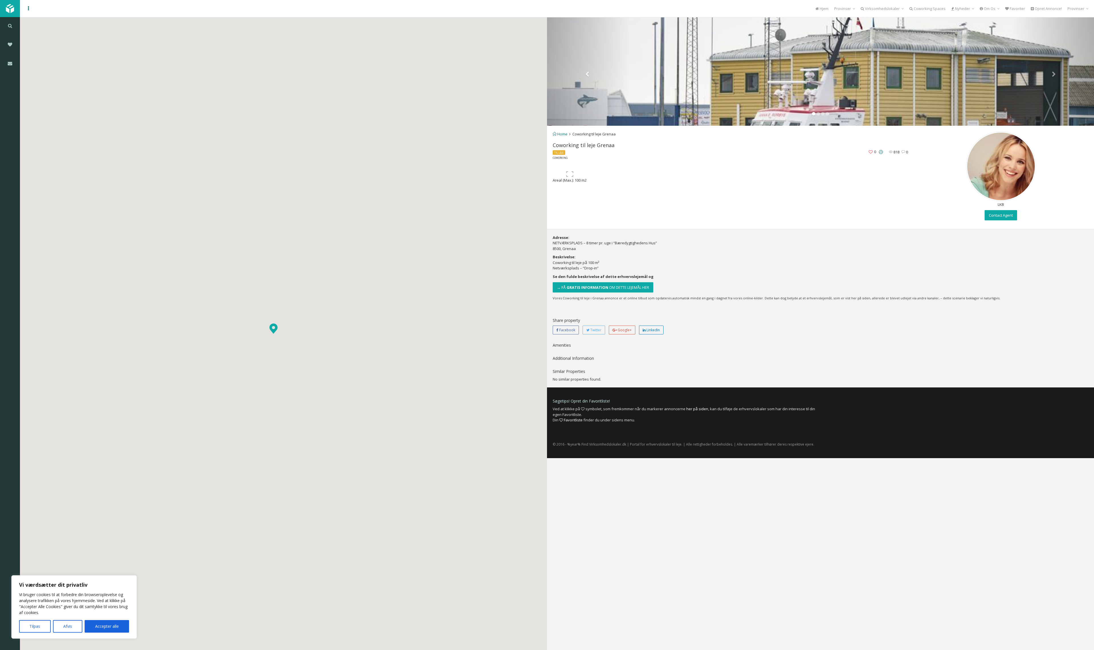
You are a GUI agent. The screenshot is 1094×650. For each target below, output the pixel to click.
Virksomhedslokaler (882, 8)
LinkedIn (653, 330)
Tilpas (34, 626)
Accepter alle (107, 626)
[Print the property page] (881, 152)
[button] (273, 328)
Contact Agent (1001, 215)
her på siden (697, 408)
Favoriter (1017, 8)
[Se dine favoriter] (10, 44)
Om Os (989, 8)
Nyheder (962, 8)
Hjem (823, 8)
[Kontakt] (10, 63)
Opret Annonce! (1048, 8)
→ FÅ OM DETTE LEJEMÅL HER (603, 287)
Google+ (624, 330)
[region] (74, 607)
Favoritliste (573, 419)
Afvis (67, 626)
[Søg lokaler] (10, 25)
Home (562, 134)
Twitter (595, 330)
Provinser (842, 8)
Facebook (566, 330)
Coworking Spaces (929, 8)
